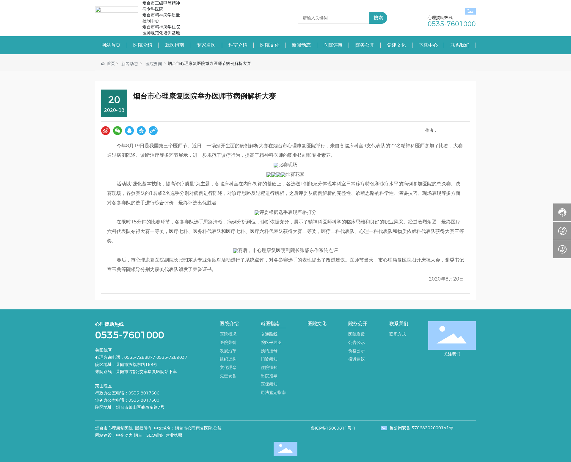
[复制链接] (153, 130)
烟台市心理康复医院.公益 (198, 428)
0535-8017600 (143, 400)
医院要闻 (153, 63)
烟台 (138, 435)
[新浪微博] (105, 130)
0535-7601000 (129, 335)
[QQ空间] (141, 130)
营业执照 (174, 435)
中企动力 (124, 435)
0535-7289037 (171, 357)
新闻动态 (129, 63)
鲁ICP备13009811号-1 (333, 428)
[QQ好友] (129, 130)
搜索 (378, 18)
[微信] (117, 130)
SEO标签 (154, 435)
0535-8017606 (144, 393)
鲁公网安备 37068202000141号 (421, 427)
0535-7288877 (139, 357)
